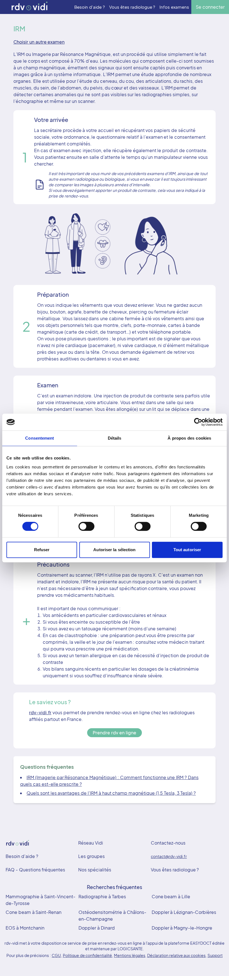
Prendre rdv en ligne (114, 732)
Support (215, 955)
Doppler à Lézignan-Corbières (184, 912)
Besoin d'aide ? (22, 856)
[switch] (86, 526)
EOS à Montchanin (25, 928)
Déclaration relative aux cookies (176, 955)
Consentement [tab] (39, 438)
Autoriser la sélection (114, 549)
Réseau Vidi (90, 843)
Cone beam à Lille (171, 896)
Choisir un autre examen (39, 42)
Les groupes (91, 856)
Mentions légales (129, 955)
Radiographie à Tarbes (102, 896)
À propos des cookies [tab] (189, 438)
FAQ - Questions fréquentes (35, 870)
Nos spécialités (94, 870)
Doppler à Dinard (96, 928)
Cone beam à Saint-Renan (33, 912)
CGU (56, 955)
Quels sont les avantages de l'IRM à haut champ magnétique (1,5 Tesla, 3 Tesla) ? (111, 793)
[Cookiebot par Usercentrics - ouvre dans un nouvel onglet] (198, 422)
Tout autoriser (187, 549)
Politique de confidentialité (87, 955)
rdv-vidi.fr (40, 712)
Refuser (42, 549)
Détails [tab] (114, 438)
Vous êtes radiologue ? (175, 870)
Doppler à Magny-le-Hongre (182, 928)
